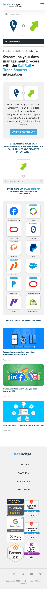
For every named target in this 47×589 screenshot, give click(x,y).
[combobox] (23, 181)
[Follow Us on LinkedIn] (23, 574)
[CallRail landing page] (13, 26)
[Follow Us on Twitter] (40, 574)
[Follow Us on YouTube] (31, 574)
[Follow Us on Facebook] (6, 574)
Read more (7, 360)
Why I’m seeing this (14, 14)
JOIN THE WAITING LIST (23, 131)
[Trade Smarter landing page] (34, 26)
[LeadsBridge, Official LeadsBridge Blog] (12, 4)
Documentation (12, 41)
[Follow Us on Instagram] (14, 574)
